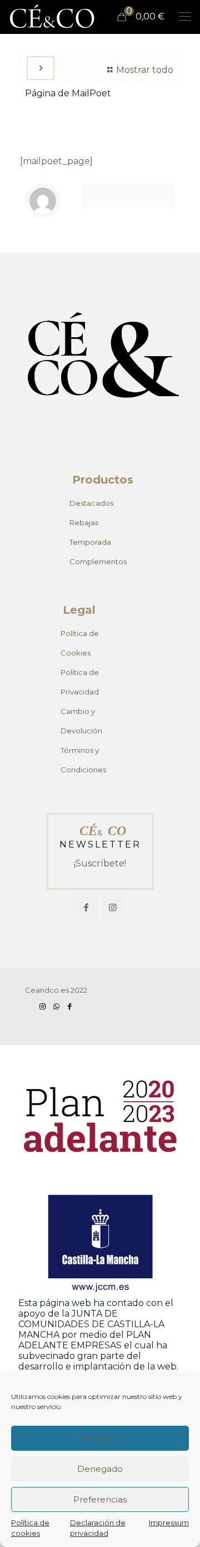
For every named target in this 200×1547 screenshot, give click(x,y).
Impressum (169, 1522)
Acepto (100, 1438)
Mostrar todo (144, 70)
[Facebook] (69, 1006)
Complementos (98, 561)
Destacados (91, 503)
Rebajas (83, 522)
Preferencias (100, 1499)
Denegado (100, 1469)
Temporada (90, 542)
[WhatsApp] (56, 1006)
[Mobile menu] (185, 16)
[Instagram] (43, 1006)
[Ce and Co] (52, 17)
